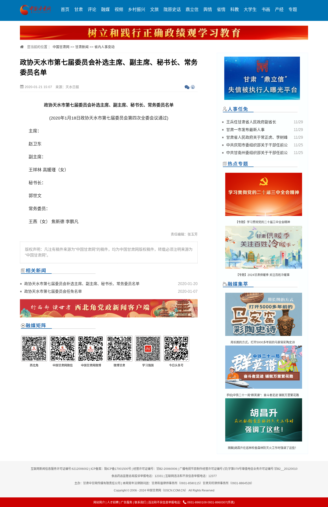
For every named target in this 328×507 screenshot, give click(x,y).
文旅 (154, 9)
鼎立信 (192, 9)
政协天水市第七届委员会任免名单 (53, 291)
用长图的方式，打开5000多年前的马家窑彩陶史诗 (263, 342)
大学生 (250, 9)
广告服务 (126, 502)
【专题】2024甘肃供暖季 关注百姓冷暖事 (263, 275)
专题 (292, 9)
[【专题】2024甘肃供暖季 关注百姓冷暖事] (263, 269)
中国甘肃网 (61, 47)
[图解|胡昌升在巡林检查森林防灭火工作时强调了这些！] (263, 442)
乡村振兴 (136, 9)
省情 (221, 9)
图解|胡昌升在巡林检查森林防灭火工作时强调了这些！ (263, 448)
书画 (265, 9)
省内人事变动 (104, 47)
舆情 (207, 9)
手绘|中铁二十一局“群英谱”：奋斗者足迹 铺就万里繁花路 (262, 395)
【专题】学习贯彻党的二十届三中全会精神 (262, 222)
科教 (234, 9)
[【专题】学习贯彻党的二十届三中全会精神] (263, 216)
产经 (279, 9)
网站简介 (99, 502)
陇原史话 (172, 9)
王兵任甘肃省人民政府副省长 (251, 122)
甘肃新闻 (82, 47)
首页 (65, 9)
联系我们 (140, 502)
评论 (92, 9)
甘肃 (78, 9)
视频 (119, 9)
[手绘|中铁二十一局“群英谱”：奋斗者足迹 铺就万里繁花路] (263, 389)
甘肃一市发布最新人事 (245, 130)
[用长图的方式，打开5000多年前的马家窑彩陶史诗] (263, 336)
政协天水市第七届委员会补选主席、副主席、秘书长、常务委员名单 (82, 284)
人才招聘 (113, 502)
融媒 (105, 9)
